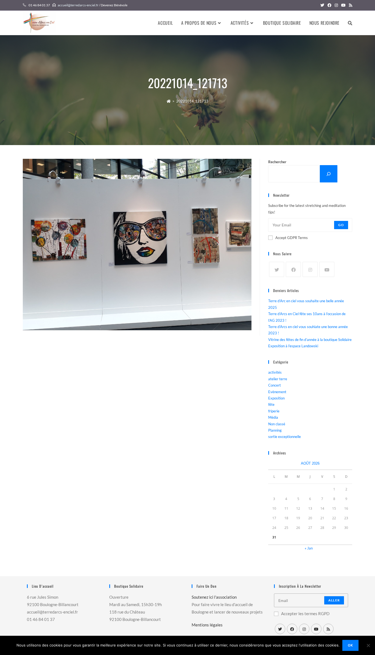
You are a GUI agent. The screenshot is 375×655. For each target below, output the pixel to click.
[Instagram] (310, 269)
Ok (350, 645)
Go (341, 225)
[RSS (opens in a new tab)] (349, 5)
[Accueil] (169, 101)
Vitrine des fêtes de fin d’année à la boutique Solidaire (310, 339)
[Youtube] (326, 269)
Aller (334, 600)
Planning (275, 430)
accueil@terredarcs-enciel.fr (78, 5)
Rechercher (277, 162)
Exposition (276, 398)
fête (271, 404)
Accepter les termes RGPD (305, 613)
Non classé (276, 424)
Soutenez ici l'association (214, 597)
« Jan (309, 548)
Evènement (277, 392)
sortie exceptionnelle (284, 436)
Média (273, 417)
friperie (273, 411)
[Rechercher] (328, 173)
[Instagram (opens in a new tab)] (336, 5)
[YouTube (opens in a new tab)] (343, 5)
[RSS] (328, 629)
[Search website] (350, 23)
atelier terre (277, 379)
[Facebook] (293, 269)
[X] (276, 269)
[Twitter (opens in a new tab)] (322, 5)
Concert (274, 385)
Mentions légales (207, 624)
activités (275, 372)
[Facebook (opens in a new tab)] (329, 5)
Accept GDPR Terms (291, 237)
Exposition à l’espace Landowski (293, 346)
